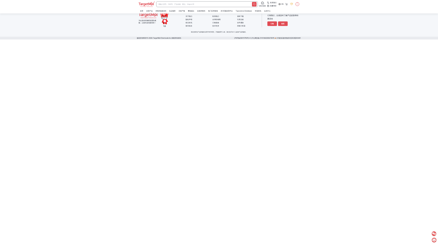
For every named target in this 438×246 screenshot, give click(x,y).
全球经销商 (216, 19)
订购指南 (215, 23)
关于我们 (189, 16)
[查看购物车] (286, 4)
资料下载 (240, 16)
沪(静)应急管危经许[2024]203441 (289, 38)
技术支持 (215, 26)
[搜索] (254, 4)
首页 (282, 24)
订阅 (272, 24)
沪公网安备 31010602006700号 (263, 38)
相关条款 (189, 26)
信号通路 (240, 23)
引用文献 (240, 19)
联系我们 (215, 16)
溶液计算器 (241, 26)
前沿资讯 (189, 23)
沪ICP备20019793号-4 (242, 38)
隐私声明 (189, 19)
